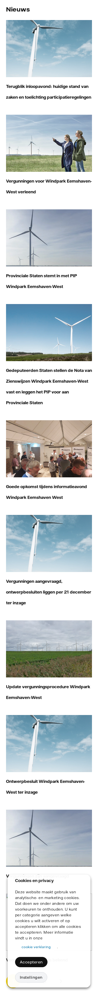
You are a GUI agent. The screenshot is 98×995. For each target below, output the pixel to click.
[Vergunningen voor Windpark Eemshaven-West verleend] (49, 143)
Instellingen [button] (31, 977)
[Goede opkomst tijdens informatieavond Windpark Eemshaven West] (49, 448)
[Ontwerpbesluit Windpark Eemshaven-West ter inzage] (49, 743)
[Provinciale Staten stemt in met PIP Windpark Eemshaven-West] (49, 237)
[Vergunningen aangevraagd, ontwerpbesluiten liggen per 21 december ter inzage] (49, 543)
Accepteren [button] (31, 962)
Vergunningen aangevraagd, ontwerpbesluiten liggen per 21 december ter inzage (48, 592)
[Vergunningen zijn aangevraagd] (49, 838)
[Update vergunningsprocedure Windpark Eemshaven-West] (49, 648)
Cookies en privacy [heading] (34, 880)
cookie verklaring (36, 947)
